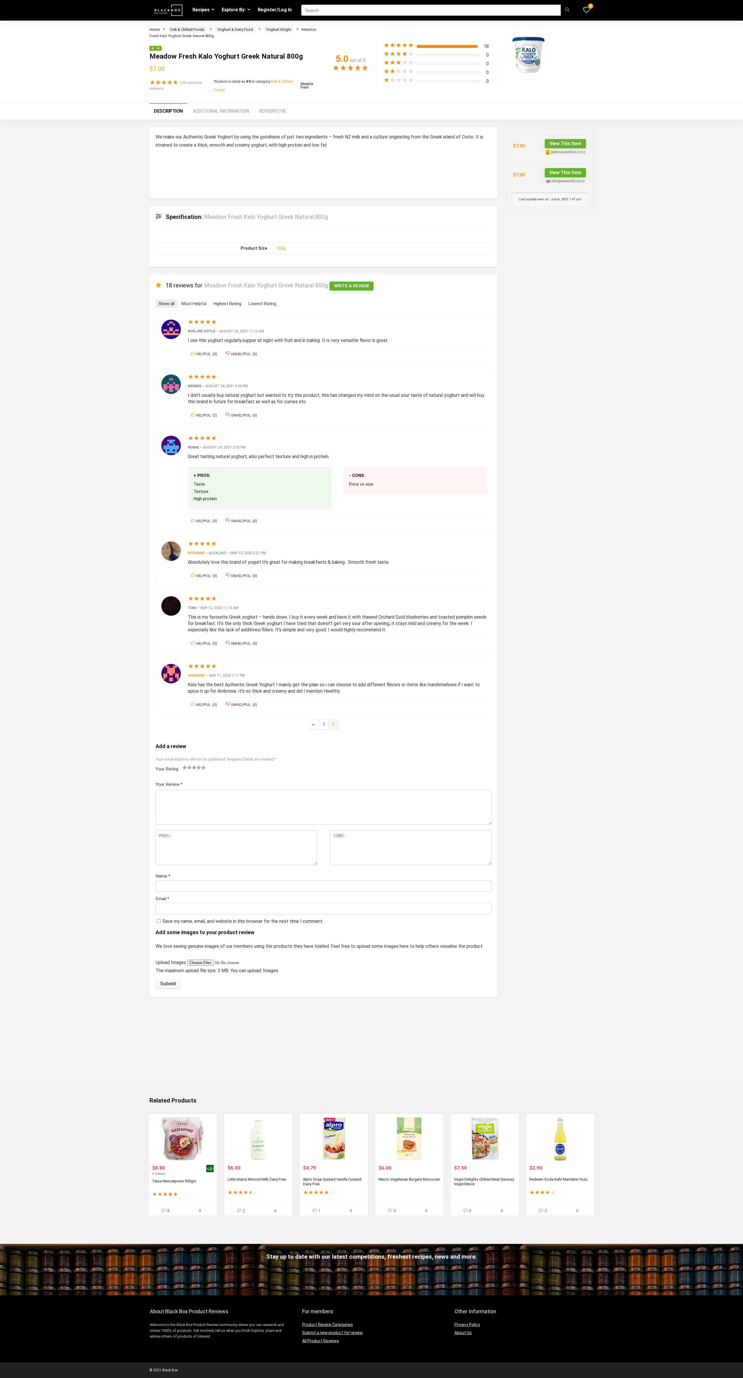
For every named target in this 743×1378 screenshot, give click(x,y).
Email (162, 898)
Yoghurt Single (278, 29)
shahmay (196, 675)
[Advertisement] (323, 1045)
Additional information (221, 111)
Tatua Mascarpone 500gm (174, 1181)
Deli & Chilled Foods (187, 29)
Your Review (169, 784)
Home (154, 29)
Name (163, 876)
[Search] (567, 10)
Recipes (201, 9)
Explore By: (234, 9)
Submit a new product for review (332, 1332)
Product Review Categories (327, 1324)
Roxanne (196, 553)
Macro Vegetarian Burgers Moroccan (409, 1179)
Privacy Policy (467, 1324)
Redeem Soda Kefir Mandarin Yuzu (558, 1179)
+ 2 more (158, 1174)
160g (281, 248)
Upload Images (171, 962)
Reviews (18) (272, 111)
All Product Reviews (320, 1341)
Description (168, 111)
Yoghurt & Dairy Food (235, 29)
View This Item (565, 143)
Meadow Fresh (306, 85)
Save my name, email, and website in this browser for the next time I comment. (243, 921)
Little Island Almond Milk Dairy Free (257, 1179)
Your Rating (167, 769)
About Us (463, 1332)
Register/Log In (275, 9)
